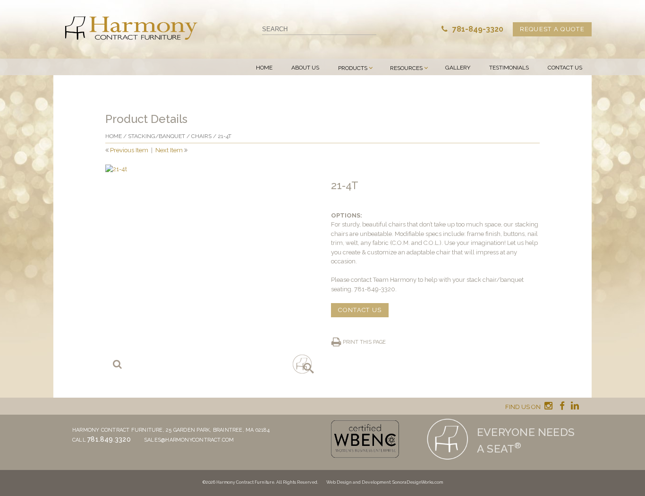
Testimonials (509, 67)
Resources (406, 68)
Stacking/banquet (156, 136)
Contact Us (565, 67)
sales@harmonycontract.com (189, 440)
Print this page (364, 342)
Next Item (169, 150)
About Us (305, 67)
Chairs (201, 136)
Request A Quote (552, 29)
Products (352, 68)
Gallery (457, 67)
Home (264, 67)
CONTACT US (360, 309)
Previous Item (129, 150)
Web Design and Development (358, 482)
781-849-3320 (476, 29)
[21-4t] (209, 269)
